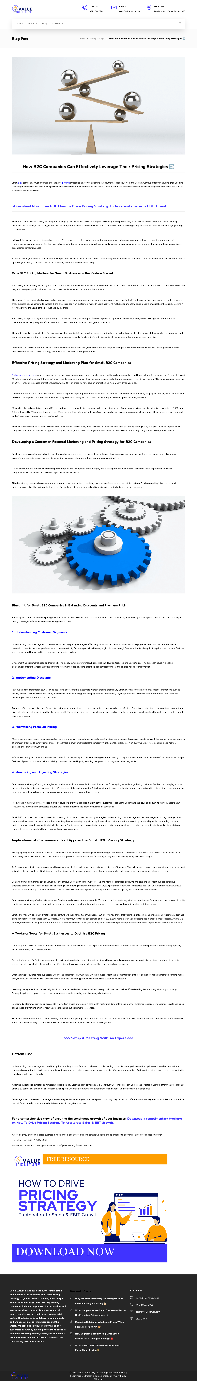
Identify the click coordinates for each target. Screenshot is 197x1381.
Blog (44, 23)
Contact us (57, 23)
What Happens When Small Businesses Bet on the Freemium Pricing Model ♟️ (100, 1313)
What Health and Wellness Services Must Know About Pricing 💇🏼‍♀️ (97, 1348)
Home (20, 23)
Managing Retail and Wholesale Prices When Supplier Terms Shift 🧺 (99, 1324)
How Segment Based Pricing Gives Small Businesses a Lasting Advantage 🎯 (97, 1336)
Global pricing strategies (24, 375)
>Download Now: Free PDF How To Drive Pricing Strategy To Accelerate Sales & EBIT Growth (90, 206)
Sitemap (98, 1379)
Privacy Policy (119, 1376)
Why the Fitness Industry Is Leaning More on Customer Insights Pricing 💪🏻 (99, 1301)
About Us (32, 23)
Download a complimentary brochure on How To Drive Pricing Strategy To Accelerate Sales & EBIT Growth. (97, 1121)
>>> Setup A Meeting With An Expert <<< (98, 1038)
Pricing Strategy (97, 38)
